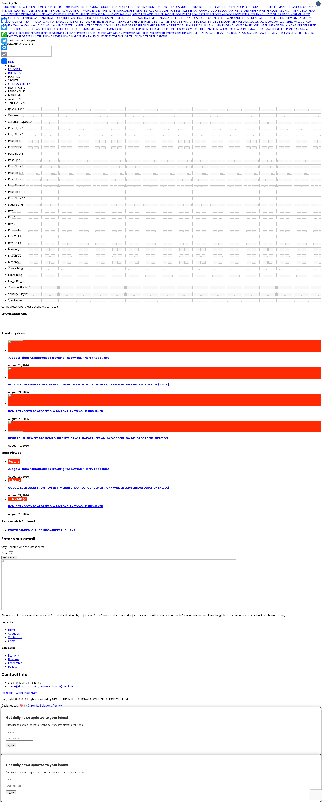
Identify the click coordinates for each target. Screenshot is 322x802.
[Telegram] (4, 41)
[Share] (4, 61)
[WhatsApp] (4, 34)
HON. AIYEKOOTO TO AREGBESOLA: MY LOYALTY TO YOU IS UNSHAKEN (55, 411)
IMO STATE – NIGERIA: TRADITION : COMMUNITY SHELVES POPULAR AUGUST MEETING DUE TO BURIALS (125, 25)
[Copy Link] (4, 54)
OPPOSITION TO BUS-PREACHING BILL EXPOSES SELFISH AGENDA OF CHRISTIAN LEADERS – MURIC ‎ (250, 33)
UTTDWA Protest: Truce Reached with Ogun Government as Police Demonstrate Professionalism (125, 33)
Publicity (14, 480)
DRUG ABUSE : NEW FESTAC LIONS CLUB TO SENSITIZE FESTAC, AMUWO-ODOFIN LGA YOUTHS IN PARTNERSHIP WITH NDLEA (197, 10)
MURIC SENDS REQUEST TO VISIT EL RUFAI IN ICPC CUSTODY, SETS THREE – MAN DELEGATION (241, 7)
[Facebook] (4, 20)
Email (5, 553)
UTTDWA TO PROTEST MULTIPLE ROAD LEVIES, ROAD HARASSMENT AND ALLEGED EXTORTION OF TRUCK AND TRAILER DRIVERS (84, 36)
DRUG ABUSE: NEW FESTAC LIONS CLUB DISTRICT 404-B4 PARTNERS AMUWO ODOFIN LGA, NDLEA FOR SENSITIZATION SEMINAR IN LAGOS (90, 7)
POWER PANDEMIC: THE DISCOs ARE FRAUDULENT (41, 530)
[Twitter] (4, 27)
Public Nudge (17, 499)
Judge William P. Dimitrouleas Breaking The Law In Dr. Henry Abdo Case (59, 358)
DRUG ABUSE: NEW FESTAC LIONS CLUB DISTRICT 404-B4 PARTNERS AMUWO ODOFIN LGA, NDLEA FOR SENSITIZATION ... (89, 438)
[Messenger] (4, 47)
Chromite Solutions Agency (45, 705)
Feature (14, 461)
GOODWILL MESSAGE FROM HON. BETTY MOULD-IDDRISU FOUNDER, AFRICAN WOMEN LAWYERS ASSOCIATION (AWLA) (88, 384)
